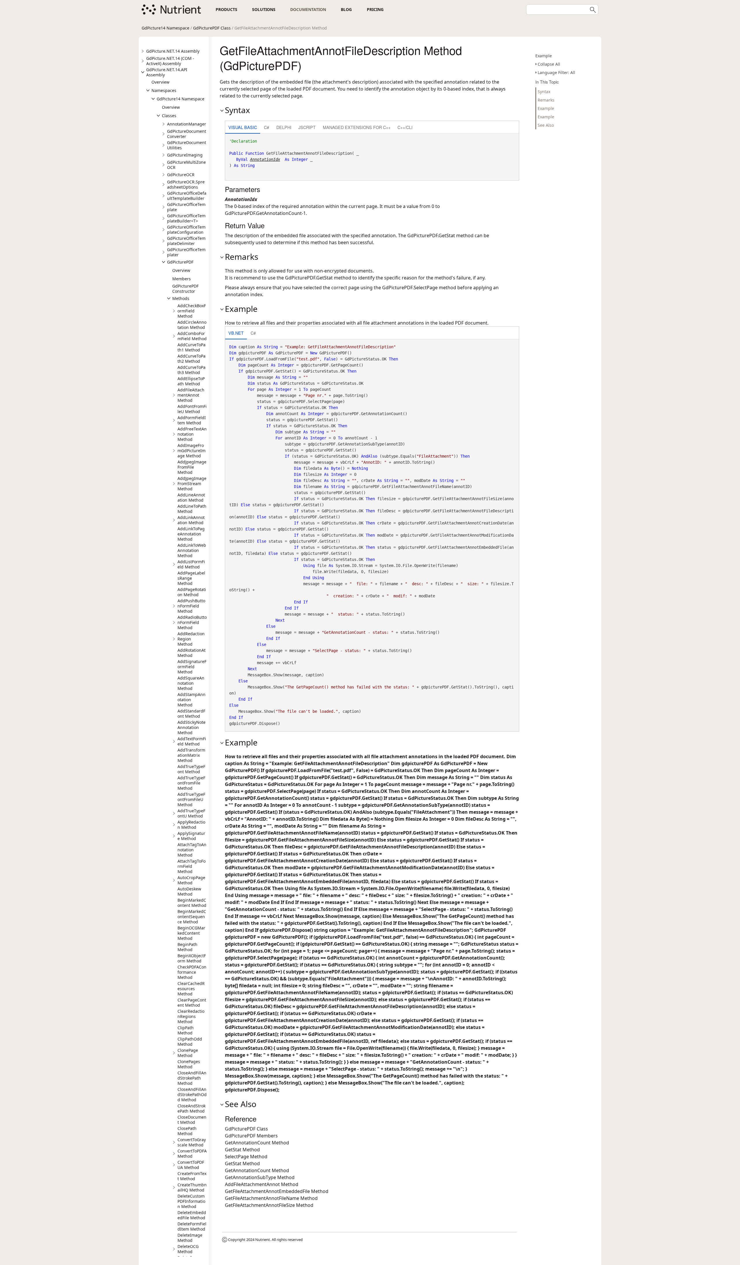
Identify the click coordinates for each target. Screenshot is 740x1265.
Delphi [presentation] (283, 127)
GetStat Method (242, 1149)
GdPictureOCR (181, 174)
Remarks (546, 100)
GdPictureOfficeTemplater (186, 252)
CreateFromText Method (191, 1176)
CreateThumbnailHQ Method (192, 1187)
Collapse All (549, 64)
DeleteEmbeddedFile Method (191, 1215)
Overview (160, 82)
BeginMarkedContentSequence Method (191, 917)
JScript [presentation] (307, 127)
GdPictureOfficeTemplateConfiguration (186, 229)
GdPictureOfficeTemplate (186, 207)
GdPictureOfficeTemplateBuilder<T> (186, 218)
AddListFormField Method (191, 564)
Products (226, 9)
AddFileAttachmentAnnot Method (190, 395)
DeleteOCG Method (188, 1249)
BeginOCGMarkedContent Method (191, 933)
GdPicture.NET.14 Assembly (172, 51)
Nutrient (262, 1239)
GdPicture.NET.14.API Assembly (166, 72)
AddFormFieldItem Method (191, 420)
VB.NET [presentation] (236, 333)
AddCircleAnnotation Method (191, 324)
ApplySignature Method (191, 836)
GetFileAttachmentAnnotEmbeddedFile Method (276, 1191)
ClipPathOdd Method (189, 1041)
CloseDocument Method (191, 1119)
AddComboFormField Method (192, 336)
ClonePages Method (188, 1064)
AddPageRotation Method (191, 592)
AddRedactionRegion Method (191, 639)
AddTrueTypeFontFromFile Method (191, 783)
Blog (346, 9)
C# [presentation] (266, 127)
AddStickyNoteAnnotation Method (191, 727)
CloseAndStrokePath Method (191, 1108)
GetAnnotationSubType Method (260, 1177)
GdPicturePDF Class (212, 28)
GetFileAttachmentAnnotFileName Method (271, 1198)
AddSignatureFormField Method (191, 667)
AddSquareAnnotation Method (190, 683)
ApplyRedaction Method (191, 824)
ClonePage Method (187, 1052)
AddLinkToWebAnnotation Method (191, 550)
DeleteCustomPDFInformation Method (191, 1201)
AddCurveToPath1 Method (191, 347)
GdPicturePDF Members (251, 1136)
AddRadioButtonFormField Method (192, 622)
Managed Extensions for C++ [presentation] (357, 127)
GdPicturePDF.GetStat (431, 235)
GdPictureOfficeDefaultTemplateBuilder (186, 195)
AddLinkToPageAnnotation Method (191, 534)
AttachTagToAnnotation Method (191, 850)
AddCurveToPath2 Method (191, 358)
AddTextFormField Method (191, 741)
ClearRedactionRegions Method (190, 1016)
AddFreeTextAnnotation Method (192, 434)
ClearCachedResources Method (191, 989)
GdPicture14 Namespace (165, 28)
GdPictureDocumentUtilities (186, 145)
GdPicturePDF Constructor (185, 288)
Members (181, 278)
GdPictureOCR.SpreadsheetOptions (186, 184)
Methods (180, 298)
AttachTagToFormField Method (191, 866)
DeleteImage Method (189, 1237)
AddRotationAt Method (191, 652)
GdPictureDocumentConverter (186, 133)
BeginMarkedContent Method (191, 902)
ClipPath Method (185, 1030)
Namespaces (163, 90)
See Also (546, 125)
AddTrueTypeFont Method (191, 769)
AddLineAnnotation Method (191, 497)
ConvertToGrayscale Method (191, 1142)
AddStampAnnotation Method (191, 700)
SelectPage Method (246, 1156)
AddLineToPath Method (191, 508)
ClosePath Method (187, 1131)
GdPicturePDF (180, 262)
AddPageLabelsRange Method (191, 578)
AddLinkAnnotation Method (191, 520)
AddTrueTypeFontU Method (191, 813)
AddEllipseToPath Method (191, 381)
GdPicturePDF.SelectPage (410, 287)
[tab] (242, 128)
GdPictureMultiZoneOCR (186, 164)
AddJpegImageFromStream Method (191, 483)
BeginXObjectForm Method (191, 958)
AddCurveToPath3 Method (191, 369)
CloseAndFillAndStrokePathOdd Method (192, 1094)
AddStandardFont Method (191, 713)
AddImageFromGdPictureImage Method (191, 451)
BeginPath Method (187, 947)
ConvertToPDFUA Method (190, 1164)
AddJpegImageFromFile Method (191, 467)
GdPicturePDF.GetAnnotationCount (263, 213)
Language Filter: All (556, 72)
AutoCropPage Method (191, 880)
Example (543, 55)
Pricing (375, 9)
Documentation (308, 9)
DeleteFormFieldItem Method (191, 1226)
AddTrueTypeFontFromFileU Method (191, 799)
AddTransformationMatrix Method (191, 755)
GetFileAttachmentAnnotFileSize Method (269, 1205)
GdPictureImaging (185, 155)
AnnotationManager (186, 124)
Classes (169, 115)
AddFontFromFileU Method (192, 409)
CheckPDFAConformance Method (191, 972)
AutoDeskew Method (189, 891)
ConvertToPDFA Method (192, 1153)
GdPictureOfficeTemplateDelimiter (186, 240)
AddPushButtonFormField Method (191, 606)
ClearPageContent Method (191, 1002)
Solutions (263, 9)
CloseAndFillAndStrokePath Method (191, 1078)
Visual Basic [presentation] (242, 127)
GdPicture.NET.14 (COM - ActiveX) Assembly (170, 61)
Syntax (544, 91)
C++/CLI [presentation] (404, 127)
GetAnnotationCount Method (257, 1142)
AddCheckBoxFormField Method (191, 311)
